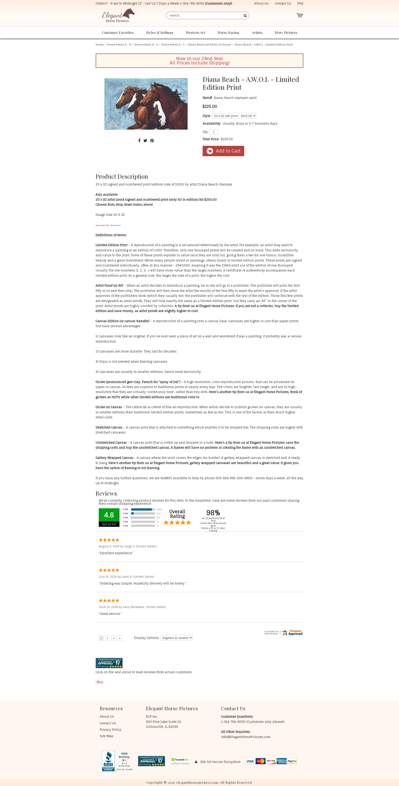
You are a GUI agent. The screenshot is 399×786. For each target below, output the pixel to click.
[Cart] (299, 15)
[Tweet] (145, 140)
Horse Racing (228, 32)
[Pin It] (152, 140)
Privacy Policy (110, 730)
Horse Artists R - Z (146, 44)
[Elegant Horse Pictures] (118, 15)
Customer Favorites (118, 32)
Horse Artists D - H (119, 44)
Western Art (195, 32)
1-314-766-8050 (192, 3)
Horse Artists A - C (173, 44)
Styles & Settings (159, 32)
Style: (207, 116)
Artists (257, 32)
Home (100, 44)
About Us (261, 3)
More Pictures (286, 32)
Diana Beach (115, 225)
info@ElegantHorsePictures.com (246, 737)
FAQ (300, 3)
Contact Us (283, 3)
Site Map (106, 736)
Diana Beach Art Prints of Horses (209, 44)
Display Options (146, 638)
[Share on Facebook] (139, 140)
